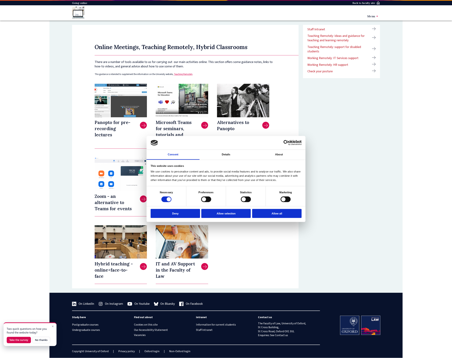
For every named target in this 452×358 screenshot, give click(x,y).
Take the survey (18, 340)
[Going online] (78, 13)
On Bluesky (167, 304)
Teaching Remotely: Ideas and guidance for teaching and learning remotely (336, 38)
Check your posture (320, 71)
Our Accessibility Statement (151, 330)
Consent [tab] (173, 154)
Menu (371, 16)
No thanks (41, 340)
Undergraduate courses (86, 330)
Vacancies (140, 335)
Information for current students (216, 325)
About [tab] (279, 154)
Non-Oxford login (179, 351)
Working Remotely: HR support (327, 65)
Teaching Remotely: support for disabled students (334, 49)
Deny (175, 213)
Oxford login (151, 351)
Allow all (277, 213)
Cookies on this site (146, 325)
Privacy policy (126, 351)
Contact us (281, 335)
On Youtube (142, 304)
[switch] (206, 199)
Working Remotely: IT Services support (332, 58)
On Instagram (114, 304)
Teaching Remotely (183, 74)
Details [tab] (226, 154)
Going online (79, 3)
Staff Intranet (316, 29)
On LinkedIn (86, 304)
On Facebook (194, 304)
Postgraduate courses (85, 325)
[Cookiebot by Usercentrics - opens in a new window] (286, 142)
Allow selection (226, 213)
